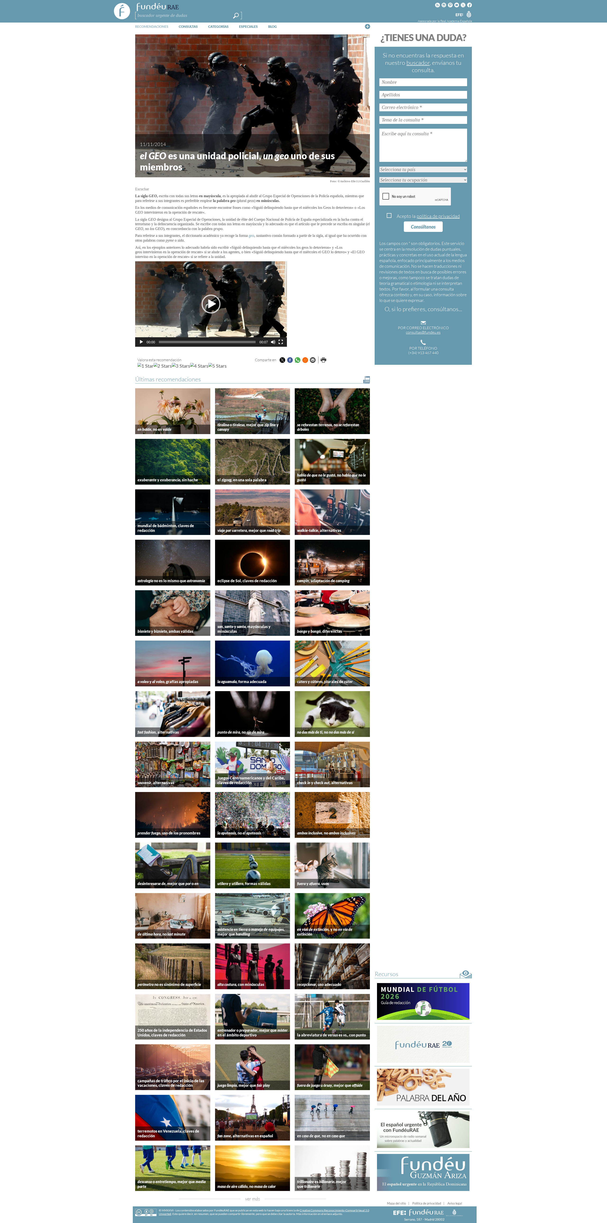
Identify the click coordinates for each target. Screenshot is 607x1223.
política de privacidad (438, 216)
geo (251, 236)
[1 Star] (146, 366)
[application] (211, 304)
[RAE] (469, 14)
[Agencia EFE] (459, 15)
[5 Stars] (217, 366)
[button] (211, 304)
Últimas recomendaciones (168, 379)
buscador (418, 62)
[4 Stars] (199, 366)
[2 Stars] (163, 366)
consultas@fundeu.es (423, 332)
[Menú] (367, 26)
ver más (252, 1199)
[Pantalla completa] (280, 342)
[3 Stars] (181, 366)
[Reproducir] (141, 342)
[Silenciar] (273, 342)
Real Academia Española (456, 21)
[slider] (207, 342)
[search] (236, 15)
